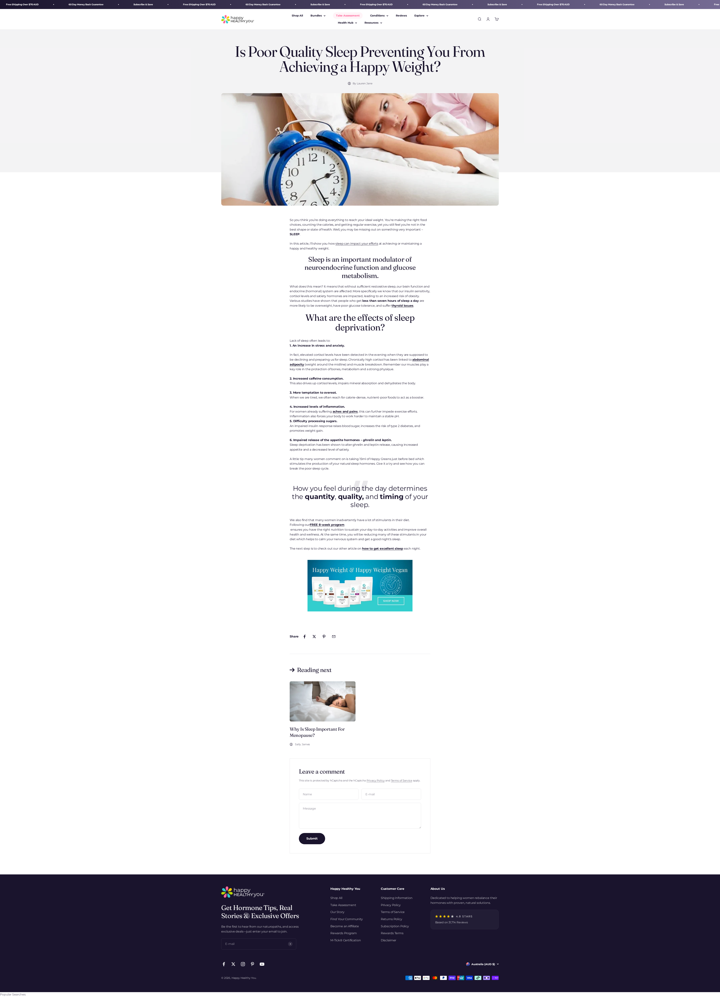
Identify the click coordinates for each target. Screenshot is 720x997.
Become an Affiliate (344, 926)
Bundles (316, 15)
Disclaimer (388, 940)
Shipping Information (396, 898)
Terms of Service (401, 780)
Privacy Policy (376, 780)
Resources (371, 23)
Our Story (337, 912)
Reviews (401, 15)
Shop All (297, 15)
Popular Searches (13, 994)
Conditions (377, 15)
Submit (312, 838)
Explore (419, 15)
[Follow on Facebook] (223, 964)
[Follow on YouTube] (262, 964)
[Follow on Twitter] (233, 964)
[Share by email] (334, 636)
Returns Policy (391, 919)
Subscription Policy (395, 926)
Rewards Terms (392, 933)
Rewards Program (343, 933)
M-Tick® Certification (345, 940)
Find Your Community (346, 919)
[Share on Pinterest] (324, 636)
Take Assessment (348, 15)
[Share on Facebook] (304, 636)
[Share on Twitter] (314, 636)
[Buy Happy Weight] (360, 585)
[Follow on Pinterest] (252, 964)
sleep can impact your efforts (356, 243)
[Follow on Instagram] (242, 964)
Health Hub (345, 23)
